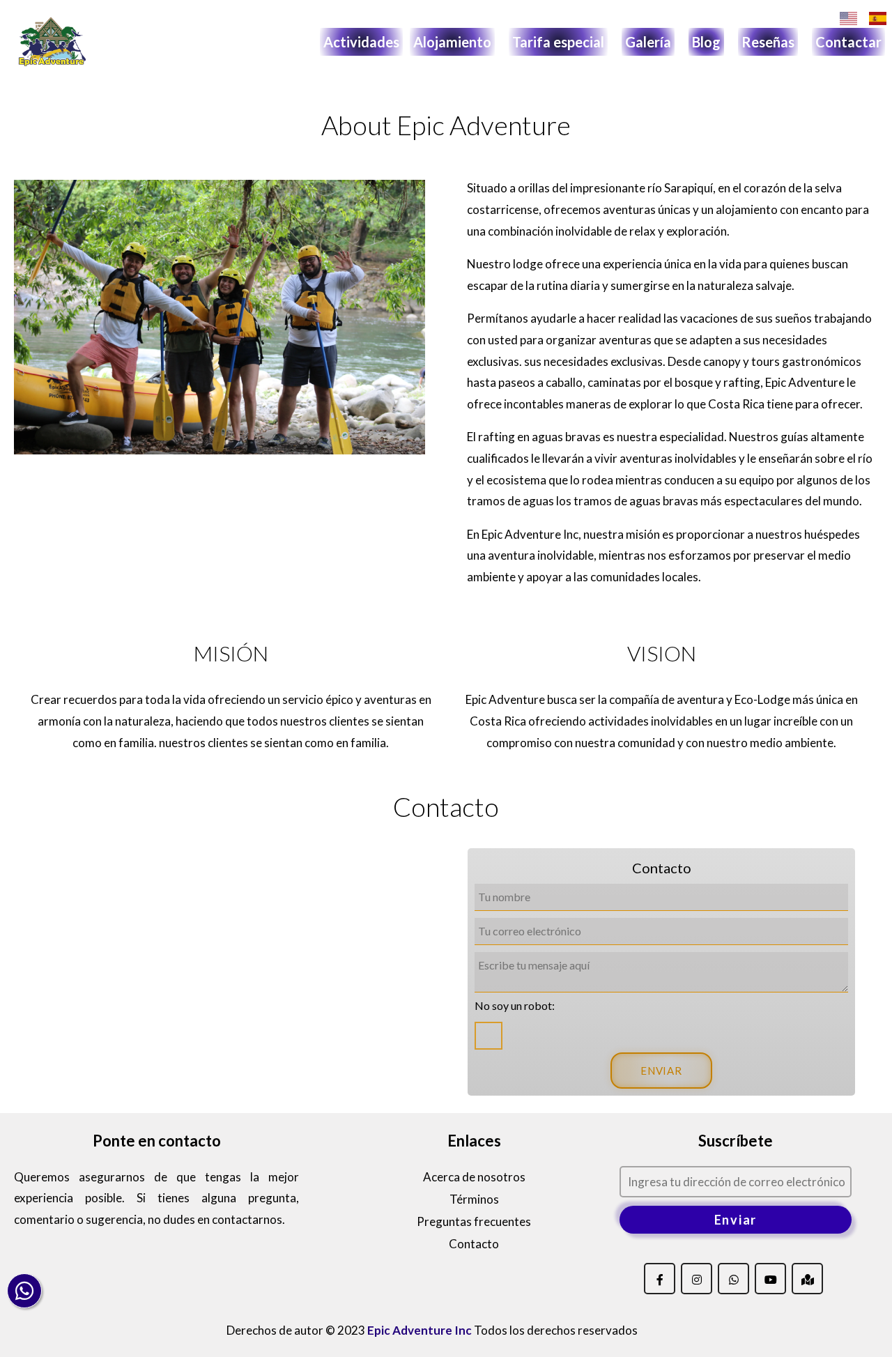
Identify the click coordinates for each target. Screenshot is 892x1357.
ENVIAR (661, 1070)
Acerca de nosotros (474, 1177)
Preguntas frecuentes (474, 1221)
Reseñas (767, 41)
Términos (474, 1199)
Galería (648, 41)
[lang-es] (878, 18)
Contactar (848, 41)
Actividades (361, 41)
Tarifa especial (558, 41)
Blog (706, 41)
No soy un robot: (515, 1005)
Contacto (474, 1243)
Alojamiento (452, 41)
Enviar (736, 1219)
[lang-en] (848, 18)
